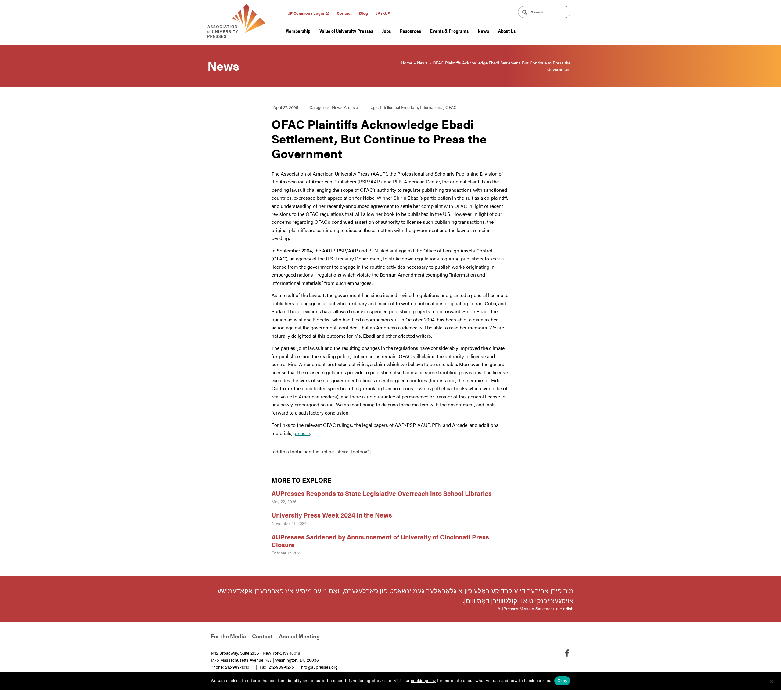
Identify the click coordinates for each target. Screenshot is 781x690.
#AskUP (382, 13)
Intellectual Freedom (399, 107)
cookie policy (423, 680)
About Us (507, 30)
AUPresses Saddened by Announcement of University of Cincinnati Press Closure (380, 540)
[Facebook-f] (566, 653)
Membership (297, 30)
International (431, 107)
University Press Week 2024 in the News (332, 514)
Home (406, 63)
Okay (562, 680)
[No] (771, 680)
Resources (410, 30)
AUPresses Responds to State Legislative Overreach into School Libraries (382, 493)
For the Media (228, 636)
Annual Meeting (299, 636)
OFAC (451, 107)
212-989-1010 (237, 667)
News (483, 30)
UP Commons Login (305, 13)
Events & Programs (449, 30)
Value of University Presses (346, 30)
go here (301, 433)
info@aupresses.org (319, 667)
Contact (344, 13)
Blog (363, 13)
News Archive (345, 107)
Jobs (386, 30)
